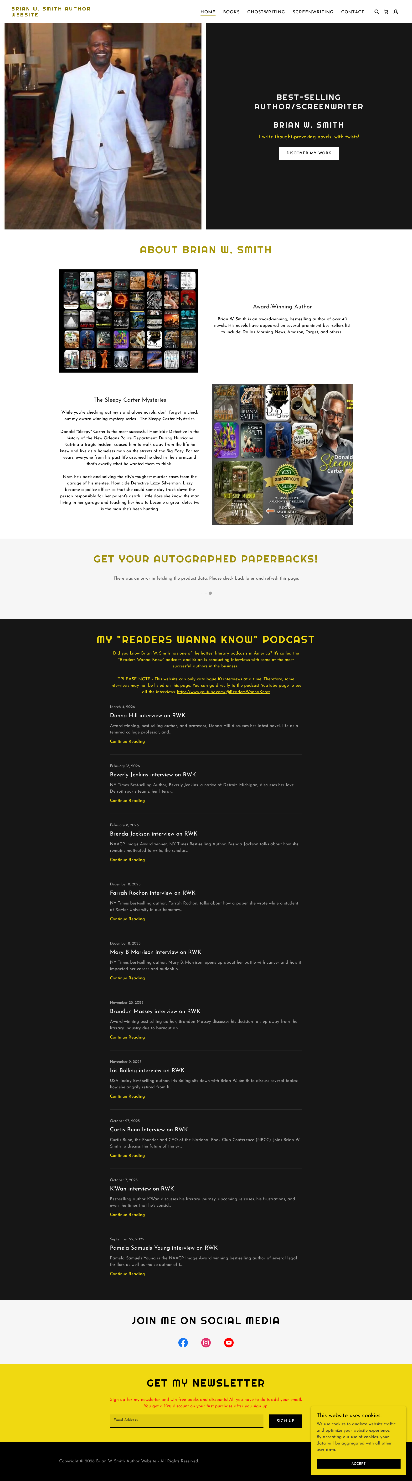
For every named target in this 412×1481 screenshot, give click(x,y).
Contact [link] (352, 12)
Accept (358, 1464)
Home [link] (208, 12)
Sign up (285, 1421)
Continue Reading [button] (127, 742)
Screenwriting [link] (313, 12)
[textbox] (186, 1421)
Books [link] (231, 12)
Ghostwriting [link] (266, 12)
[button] (386, 11)
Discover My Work (309, 153)
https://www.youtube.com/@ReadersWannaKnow (223, 692)
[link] (65, 15)
